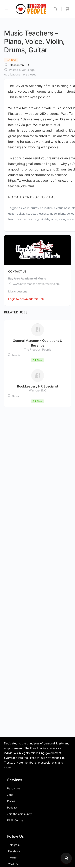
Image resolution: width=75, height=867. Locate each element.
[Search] (56, 9)
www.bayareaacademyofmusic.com (36, 283)
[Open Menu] (6, 9)
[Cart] (67, 9)
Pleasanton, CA (19, 65)
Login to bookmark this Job (26, 299)
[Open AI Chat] (66, 858)
